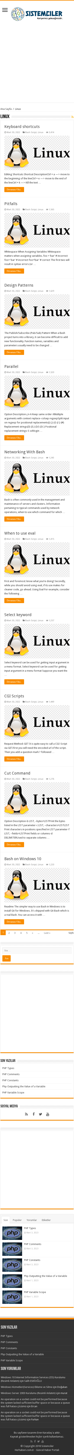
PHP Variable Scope (13, 1092)
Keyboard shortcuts (22, 126)
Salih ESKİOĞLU (33, 1380)
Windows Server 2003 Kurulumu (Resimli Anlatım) (28, 1393)
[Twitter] (40, 1114)
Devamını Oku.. (14, 189)
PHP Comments (11, 1074)
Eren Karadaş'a (46, 1432)
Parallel (11, 366)
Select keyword (18, 614)
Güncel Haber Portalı (47, 1450)
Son (6, 1220)
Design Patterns (18, 285)
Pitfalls (10, 203)
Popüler (17, 1220)
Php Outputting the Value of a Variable (23, 1086)
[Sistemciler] (37, 13)
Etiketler (46, 1220)
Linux (40, 132)
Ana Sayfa (6, 108)
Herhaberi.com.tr (24, 1450)
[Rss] (26, 1114)
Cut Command (17, 773)
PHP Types (8, 1068)
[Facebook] (33, 1114)
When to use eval (20, 533)
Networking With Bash (24, 452)
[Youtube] (48, 1114)
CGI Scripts (14, 696)
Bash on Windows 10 (22, 858)
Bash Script (31, 132)
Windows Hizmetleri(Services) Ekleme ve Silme (26, 1387)
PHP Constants (10, 1080)
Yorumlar (32, 1220)
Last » (47, 932)
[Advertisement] (37, 66)
